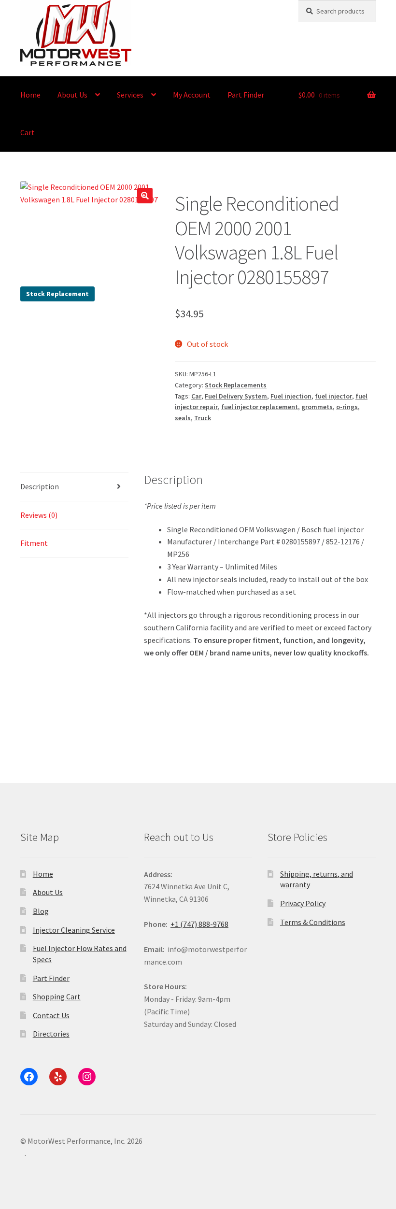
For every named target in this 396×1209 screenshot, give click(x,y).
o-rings (347, 406)
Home (30, 95)
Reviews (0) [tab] (38, 515)
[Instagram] (87, 1076)
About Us (72, 95)
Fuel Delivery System (236, 396)
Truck (202, 417)
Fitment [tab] (34, 543)
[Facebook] (29, 1076)
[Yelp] (58, 1076)
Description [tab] (39, 486)
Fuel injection (290, 396)
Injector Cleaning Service (74, 930)
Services (130, 95)
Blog (41, 911)
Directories (51, 1033)
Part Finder (245, 95)
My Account (192, 95)
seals (183, 417)
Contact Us (51, 1015)
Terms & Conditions (312, 922)
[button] (145, 195)
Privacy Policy (302, 903)
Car (196, 396)
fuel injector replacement (259, 406)
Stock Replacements (236, 385)
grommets (317, 406)
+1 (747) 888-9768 (199, 924)
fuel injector (333, 396)
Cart (27, 132)
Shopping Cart (57, 996)
